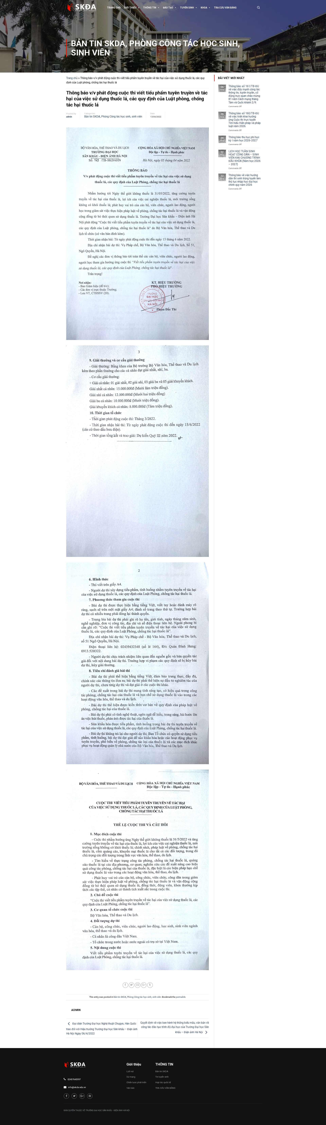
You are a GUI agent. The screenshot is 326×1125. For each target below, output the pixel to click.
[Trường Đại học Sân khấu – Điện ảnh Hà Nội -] (83, 7)
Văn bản (130, 1088)
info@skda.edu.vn (77, 1087)
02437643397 (74, 1079)
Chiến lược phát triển (136, 1082)
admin (69, 117)
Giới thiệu (130, 7)
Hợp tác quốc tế (163, 1082)
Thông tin (149, 7)
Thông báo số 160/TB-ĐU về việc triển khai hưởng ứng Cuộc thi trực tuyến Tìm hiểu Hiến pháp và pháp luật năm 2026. (245, 120)
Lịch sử (130, 1071)
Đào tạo (168, 7)
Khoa (204, 7)
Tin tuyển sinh (162, 1077)
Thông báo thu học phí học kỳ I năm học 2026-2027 (244, 139)
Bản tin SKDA (98, 43)
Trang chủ (114, 7)
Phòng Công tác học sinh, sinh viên (155, 48)
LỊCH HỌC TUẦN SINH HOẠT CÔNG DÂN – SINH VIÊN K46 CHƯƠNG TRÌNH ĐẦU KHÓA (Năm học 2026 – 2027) (244, 158)
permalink (180, 997)
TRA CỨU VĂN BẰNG (225, 7)
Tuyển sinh (187, 7)
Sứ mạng (130, 1077)
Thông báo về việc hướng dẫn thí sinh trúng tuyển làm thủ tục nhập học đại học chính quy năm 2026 (245, 180)
